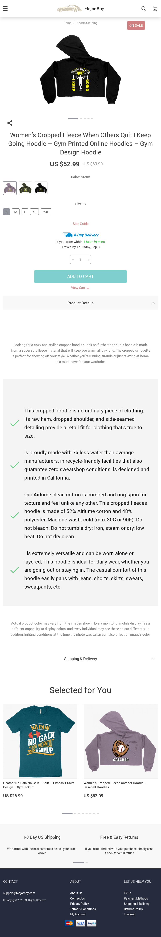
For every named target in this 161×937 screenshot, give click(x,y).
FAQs (127, 893)
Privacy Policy (79, 904)
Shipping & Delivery (136, 904)
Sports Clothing (87, 23)
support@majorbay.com (19, 893)
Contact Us (77, 898)
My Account (78, 914)
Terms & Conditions (83, 909)
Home (67, 23)
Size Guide (80, 223)
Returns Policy (133, 909)
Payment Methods (136, 898)
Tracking (129, 914)
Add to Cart (80, 276)
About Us (76, 893)
